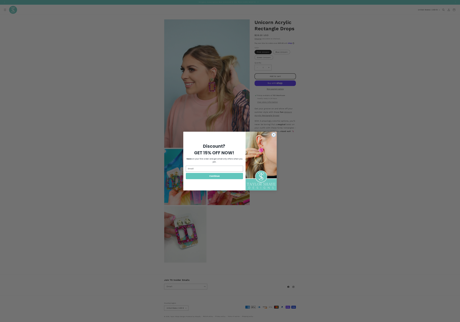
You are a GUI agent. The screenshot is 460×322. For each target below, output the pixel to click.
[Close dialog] (274, 135)
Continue (214, 175)
